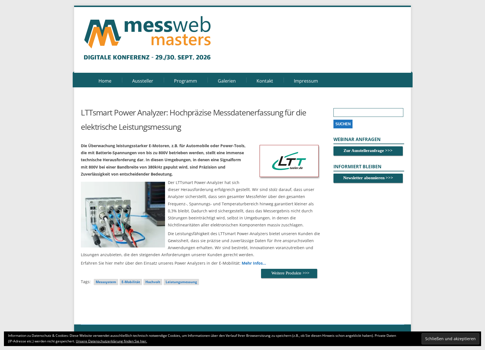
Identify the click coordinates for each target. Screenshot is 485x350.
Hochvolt (152, 281)
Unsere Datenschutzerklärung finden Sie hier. (111, 341)
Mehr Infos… (254, 263)
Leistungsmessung (181, 281)
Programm (185, 81)
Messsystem (106, 281)
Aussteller (142, 81)
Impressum (306, 81)
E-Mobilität (131, 281)
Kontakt (265, 81)
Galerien (227, 81)
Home (105, 81)
